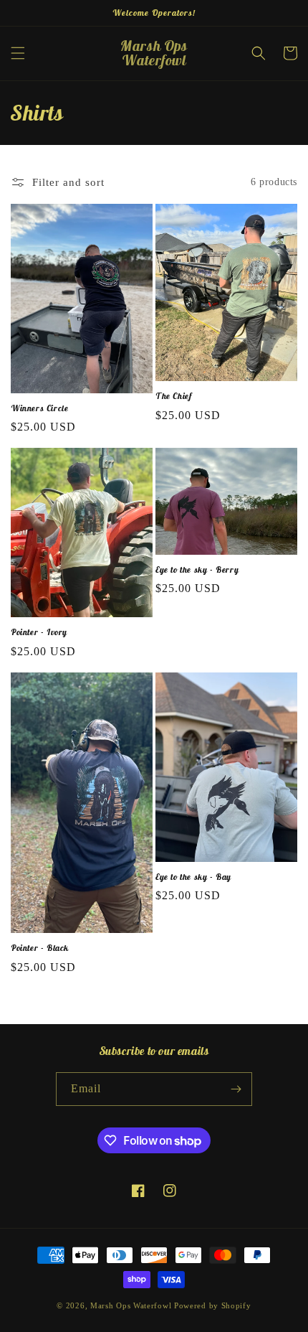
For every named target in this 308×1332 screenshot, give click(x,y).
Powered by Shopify (212, 1305)
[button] (18, 53)
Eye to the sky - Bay (193, 876)
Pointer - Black (40, 947)
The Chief (173, 395)
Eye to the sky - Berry (197, 569)
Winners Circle (39, 408)
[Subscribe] (235, 1089)
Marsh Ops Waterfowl (130, 1305)
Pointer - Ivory (39, 632)
